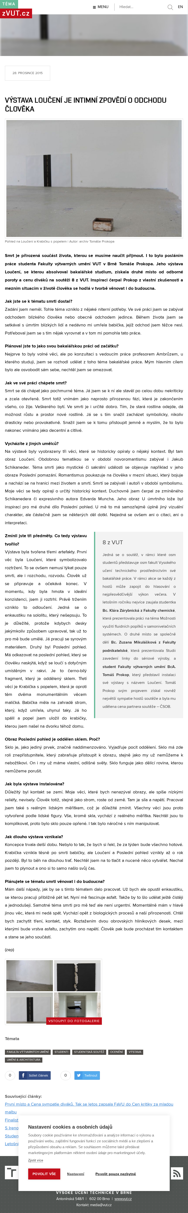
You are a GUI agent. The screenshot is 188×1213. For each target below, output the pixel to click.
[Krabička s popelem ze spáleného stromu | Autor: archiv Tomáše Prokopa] (29, 975)
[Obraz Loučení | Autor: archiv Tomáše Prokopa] (29, 1008)
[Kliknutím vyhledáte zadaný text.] (170, 7)
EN (180, 7)
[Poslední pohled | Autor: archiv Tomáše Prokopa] (77, 1008)
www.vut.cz (123, 1199)
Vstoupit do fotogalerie (74, 1021)
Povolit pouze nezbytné (115, 1174)
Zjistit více (35, 1160)
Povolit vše (44, 1174)
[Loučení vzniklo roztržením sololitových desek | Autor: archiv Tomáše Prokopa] (77, 975)
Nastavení (75, 1174)
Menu (103, 7)
